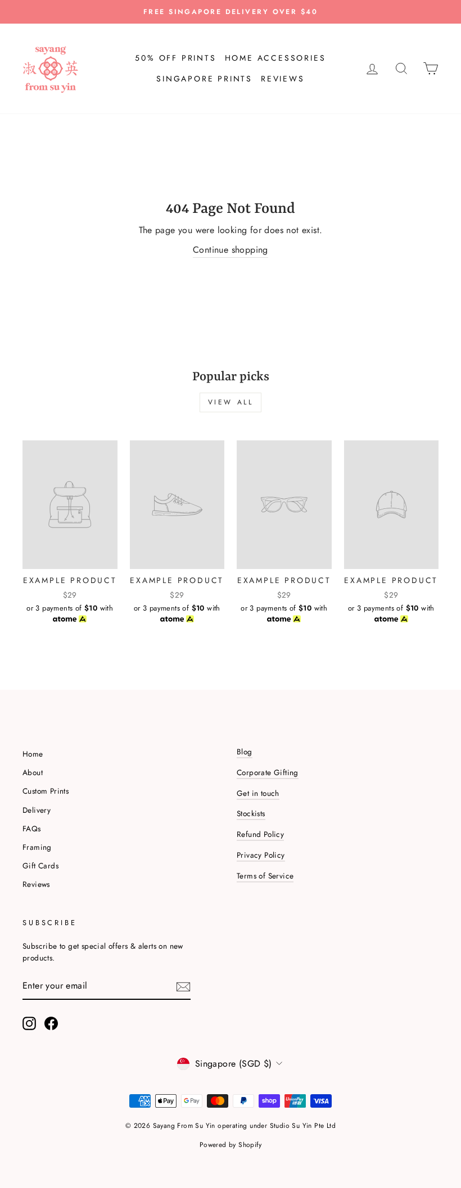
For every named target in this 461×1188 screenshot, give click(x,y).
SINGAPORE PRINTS (204, 78)
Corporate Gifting (268, 772)
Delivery (36, 810)
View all (231, 402)
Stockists (251, 813)
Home (32, 753)
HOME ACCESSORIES (275, 57)
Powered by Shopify (230, 1145)
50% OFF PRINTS (175, 57)
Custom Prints (45, 790)
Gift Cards (40, 865)
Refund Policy (260, 834)
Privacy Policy (261, 855)
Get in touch (258, 793)
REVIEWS (283, 78)
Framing (37, 847)
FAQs (31, 828)
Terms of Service (265, 875)
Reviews (36, 884)
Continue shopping (230, 249)
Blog (244, 751)
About (32, 772)
